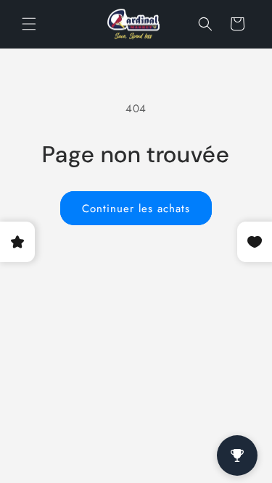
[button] (29, 24)
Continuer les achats (136, 209)
